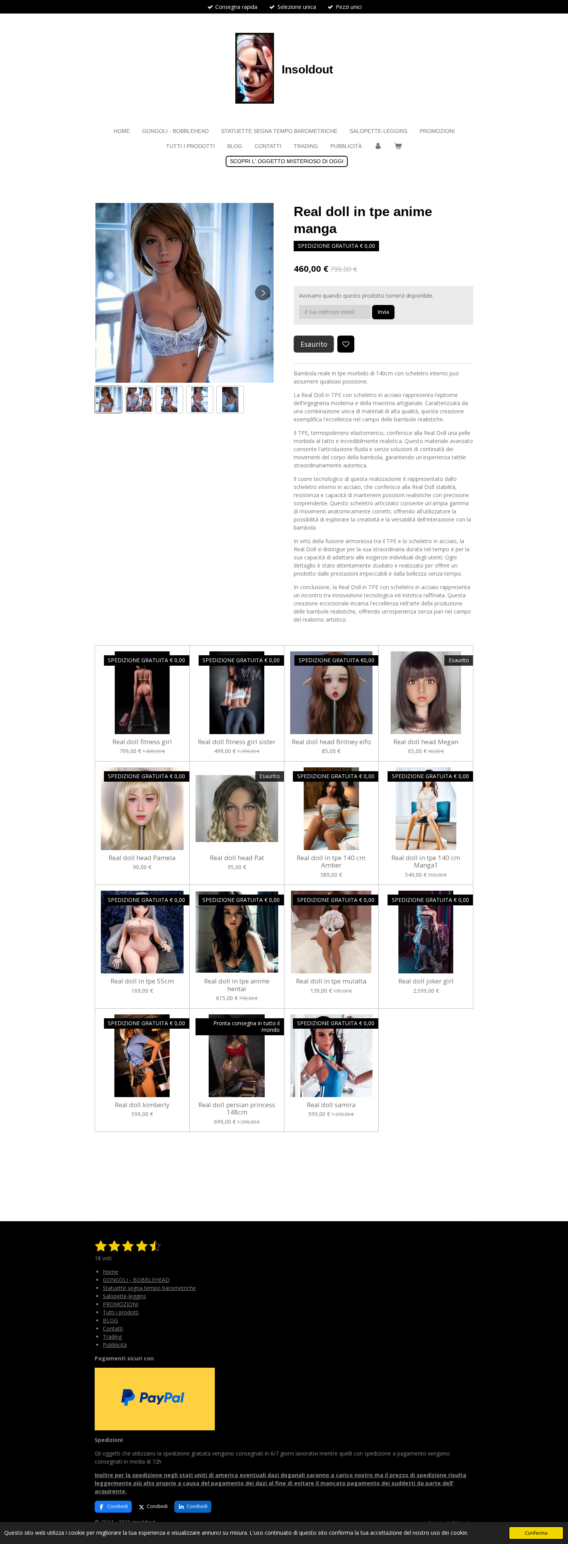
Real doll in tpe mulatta (331, 981)
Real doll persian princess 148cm (236, 1108)
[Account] (378, 146)
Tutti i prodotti (121, 1312)
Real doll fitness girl (142, 742)
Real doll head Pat (237, 858)
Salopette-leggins (124, 1296)
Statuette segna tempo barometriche (149, 1288)
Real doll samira (331, 1105)
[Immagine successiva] (262, 292)
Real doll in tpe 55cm (142, 981)
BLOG (110, 1320)
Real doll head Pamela (142, 858)
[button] (108, 399)
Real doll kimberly (142, 1105)
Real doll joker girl (426, 981)
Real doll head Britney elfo (331, 742)
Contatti (113, 1328)
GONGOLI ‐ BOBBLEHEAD (136, 1279)
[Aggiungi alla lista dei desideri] (345, 344)
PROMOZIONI (120, 1304)
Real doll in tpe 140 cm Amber (331, 861)
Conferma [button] (536, 1533)
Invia (383, 311)
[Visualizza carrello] (398, 146)
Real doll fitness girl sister (236, 742)
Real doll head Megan (425, 742)
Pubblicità (115, 1344)
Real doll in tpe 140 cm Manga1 (425, 861)
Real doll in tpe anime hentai (236, 984)
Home (110, 1271)
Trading (112, 1336)
